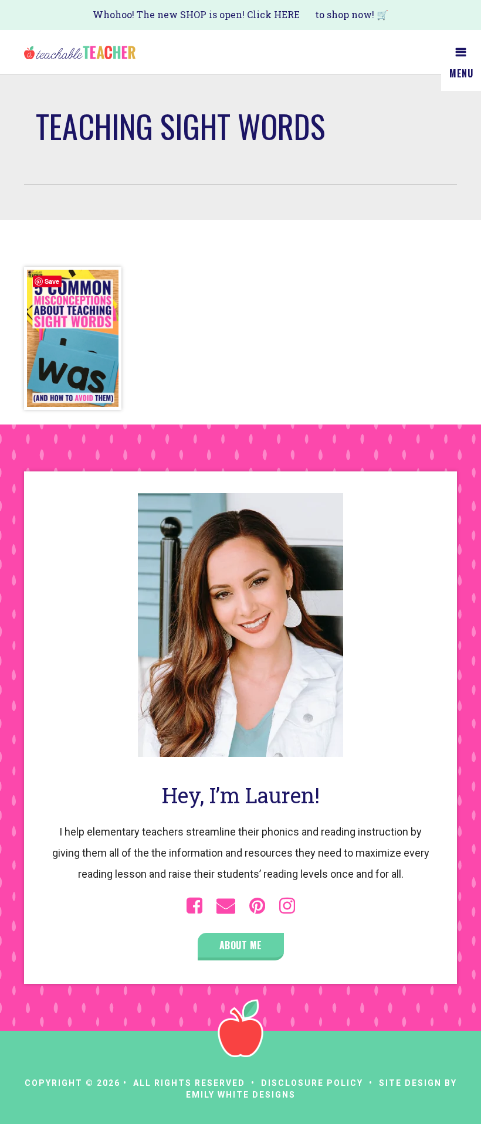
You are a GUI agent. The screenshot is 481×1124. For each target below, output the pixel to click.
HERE (287, 14)
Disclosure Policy (312, 1083)
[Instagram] (287, 906)
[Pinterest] (257, 906)
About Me (240, 945)
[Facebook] (194, 906)
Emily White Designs (241, 1094)
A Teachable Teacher (80, 52)
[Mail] (225, 906)
